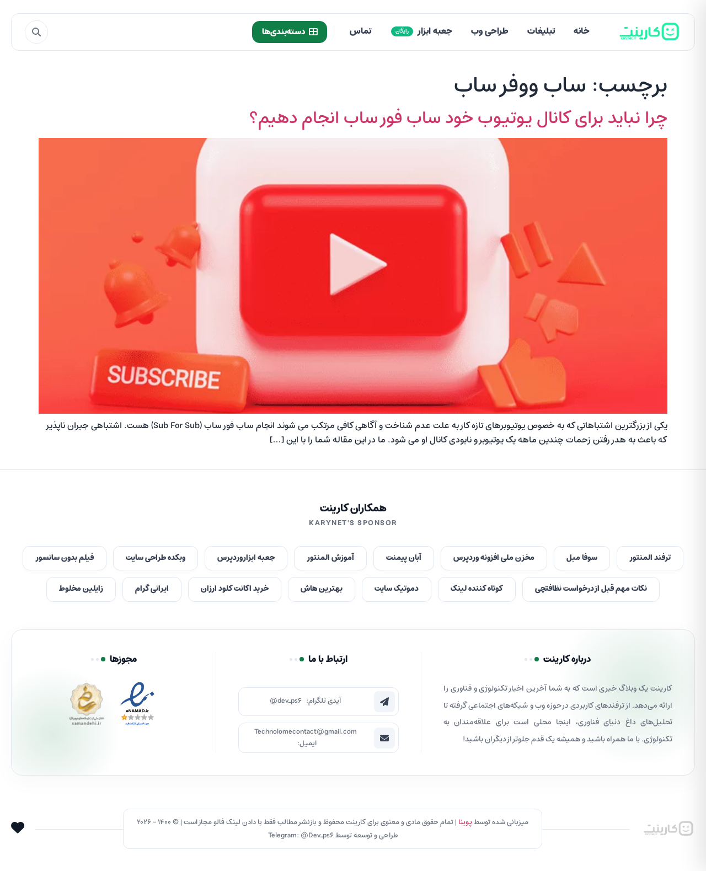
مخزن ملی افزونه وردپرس (493, 558)
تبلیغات (541, 31)
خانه (582, 31)
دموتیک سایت (397, 589)
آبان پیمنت (403, 558)
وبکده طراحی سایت (155, 558)
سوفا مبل (581, 558)
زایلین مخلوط (81, 589)
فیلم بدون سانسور (64, 558)
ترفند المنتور (650, 558)
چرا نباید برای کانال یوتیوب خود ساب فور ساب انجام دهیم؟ (458, 118)
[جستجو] (36, 32)
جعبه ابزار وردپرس (246, 558)
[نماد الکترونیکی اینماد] (137, 707)
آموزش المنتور (330, 558)
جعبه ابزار (423, 31)
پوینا (465, 822)
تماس (360, 31)
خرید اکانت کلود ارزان (235, 589)
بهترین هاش (322, 589)
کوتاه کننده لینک (477, 589)
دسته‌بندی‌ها (283, 32)
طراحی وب (490, 31)
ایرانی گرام (152, 589)
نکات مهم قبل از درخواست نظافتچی (591, 589)
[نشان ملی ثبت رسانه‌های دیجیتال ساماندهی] (86, 707)
